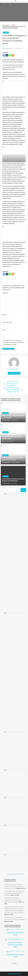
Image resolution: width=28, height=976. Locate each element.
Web (3, 329)
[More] (13, 55)
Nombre (4, 314)
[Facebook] (3, 55)
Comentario (5, 292)
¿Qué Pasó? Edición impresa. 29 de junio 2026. (15, 944)
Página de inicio (5, 25)
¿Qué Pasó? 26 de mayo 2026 (15, 955)
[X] (7, 55)
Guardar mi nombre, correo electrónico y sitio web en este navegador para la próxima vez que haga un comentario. (13, 342)
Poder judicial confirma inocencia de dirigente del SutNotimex (13, 480)
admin (3, 441)
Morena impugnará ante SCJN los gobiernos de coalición (12, 459)
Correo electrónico (7, 322)
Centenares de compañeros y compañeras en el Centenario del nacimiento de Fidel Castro (12, 899)
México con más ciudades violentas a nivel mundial (13, 416)
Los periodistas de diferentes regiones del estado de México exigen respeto (11, 436)
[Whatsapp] (10, 55)
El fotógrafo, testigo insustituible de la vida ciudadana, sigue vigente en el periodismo (14, 893)
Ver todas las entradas (14, 373)
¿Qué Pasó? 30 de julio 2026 (15, 933)
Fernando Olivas (9, 48)
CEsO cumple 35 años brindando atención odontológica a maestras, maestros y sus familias (13, 886)
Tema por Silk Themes (14, 974)
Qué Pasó (14, 25)
